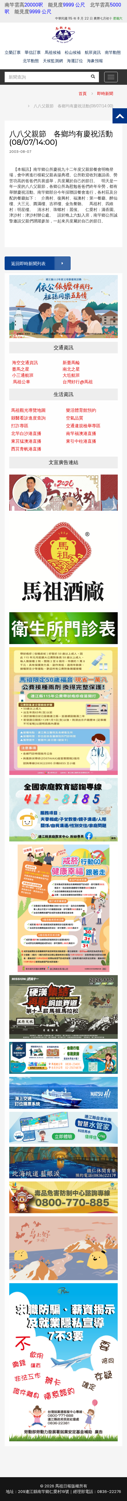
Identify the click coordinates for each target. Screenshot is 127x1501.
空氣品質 (74, 418)
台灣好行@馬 (75, 382)
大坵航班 (71, 375)
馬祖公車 (21, 382)
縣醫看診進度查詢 (28, 418)
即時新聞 (105, 93)
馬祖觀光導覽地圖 (28, 410)
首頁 (83, 93)
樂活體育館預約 (81, 410)
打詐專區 (19, 426)
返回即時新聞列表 (28, 263)
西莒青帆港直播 (26, 449)
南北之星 (71, 369)
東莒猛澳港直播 (26, 441)
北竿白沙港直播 (26, 433)
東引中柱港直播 (81, 441)
